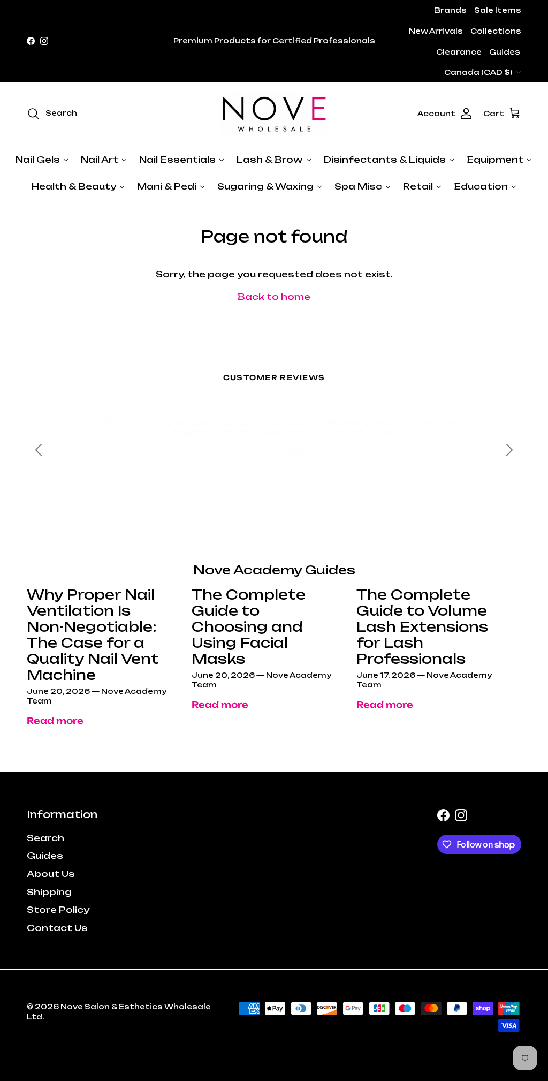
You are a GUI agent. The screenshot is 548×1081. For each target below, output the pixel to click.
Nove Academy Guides (274, 570)
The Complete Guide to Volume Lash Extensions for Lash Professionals (422, 626)
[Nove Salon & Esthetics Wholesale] (274, 114)
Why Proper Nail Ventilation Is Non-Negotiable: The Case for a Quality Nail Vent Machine (93, 634)
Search (45, 838)
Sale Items (497, 10)
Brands (451, 10)
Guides (504, 52)
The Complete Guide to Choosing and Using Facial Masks (249, 626)
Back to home (274, 296)
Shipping (49, 892)
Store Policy (58, 909)
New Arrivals (436, 31)
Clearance (459, 52)
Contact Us (57, 928)
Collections (495, 31)
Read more (55, 720)
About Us (51, 873)
